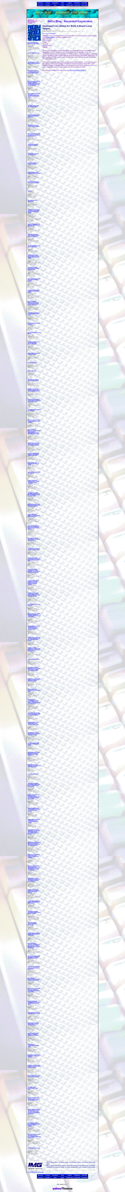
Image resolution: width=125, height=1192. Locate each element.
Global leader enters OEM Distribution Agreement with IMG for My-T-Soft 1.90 (34, 505)
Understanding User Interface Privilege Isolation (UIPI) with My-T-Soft (34, 515)
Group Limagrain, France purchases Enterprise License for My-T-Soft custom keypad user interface (33, 582)
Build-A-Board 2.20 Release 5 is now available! (34, 354)
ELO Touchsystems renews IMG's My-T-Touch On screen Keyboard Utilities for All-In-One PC (34, 1136)
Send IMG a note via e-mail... (36, 1172)
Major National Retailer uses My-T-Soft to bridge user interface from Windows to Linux (34, 95)
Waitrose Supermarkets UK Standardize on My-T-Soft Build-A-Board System (34, 956)
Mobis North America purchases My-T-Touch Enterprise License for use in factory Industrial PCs (34, 571)
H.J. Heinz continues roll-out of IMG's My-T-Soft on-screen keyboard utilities (34, 1066)
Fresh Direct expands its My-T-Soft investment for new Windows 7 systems (34, 679)
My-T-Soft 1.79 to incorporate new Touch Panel (33, 1088)
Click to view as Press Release (48, 33)
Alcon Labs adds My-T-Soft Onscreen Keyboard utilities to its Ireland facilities (34, 713)
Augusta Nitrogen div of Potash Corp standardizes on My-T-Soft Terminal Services (33, 891)
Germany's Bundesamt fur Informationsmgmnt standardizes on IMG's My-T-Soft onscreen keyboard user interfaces (34, 867)
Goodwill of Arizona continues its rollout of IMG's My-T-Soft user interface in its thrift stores (34, 649)
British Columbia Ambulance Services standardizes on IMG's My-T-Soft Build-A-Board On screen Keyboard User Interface (34, 1111)
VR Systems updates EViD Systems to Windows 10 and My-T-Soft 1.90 (34, 224)
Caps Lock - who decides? (34, 659)
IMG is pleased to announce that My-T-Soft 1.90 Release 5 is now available (34, 134)
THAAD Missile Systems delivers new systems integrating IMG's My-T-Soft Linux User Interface (34, 594)
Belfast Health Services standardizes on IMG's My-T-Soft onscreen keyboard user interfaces (34, 880)
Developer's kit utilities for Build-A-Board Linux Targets (34, 1013)
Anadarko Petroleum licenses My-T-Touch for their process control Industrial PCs (34, 559)
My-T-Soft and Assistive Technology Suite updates (33, 43)
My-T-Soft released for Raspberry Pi (33, 201)
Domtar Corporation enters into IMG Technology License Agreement (34, 342)
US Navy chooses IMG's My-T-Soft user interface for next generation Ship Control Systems (34, 639)
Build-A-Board (50, 37)
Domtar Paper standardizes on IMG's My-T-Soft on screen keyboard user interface (34, 821)
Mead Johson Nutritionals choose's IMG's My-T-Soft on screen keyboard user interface (34, 809)
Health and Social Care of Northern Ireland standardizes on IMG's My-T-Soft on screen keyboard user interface (34, 796)
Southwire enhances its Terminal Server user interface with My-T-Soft (33, 723)
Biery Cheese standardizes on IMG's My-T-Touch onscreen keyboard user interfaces (34, 856)
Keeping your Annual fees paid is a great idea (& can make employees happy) (34, 443)
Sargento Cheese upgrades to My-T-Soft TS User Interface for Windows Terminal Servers (34, 627)
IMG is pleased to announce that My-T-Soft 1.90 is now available (34, 421)
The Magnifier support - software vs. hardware (33, 145)
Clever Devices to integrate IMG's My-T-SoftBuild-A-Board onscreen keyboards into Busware (34, 990)
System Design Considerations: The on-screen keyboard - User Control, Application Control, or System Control (34, 701)
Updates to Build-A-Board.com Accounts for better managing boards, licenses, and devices (33, 303)
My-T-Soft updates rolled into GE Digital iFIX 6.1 (33, 106)
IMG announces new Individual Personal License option (34, 690)
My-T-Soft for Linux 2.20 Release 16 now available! (34, 126)
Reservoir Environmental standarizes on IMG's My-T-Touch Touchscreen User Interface (34, 527)
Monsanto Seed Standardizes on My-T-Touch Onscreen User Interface (34, 979)
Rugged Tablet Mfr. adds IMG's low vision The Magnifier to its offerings (33, 1034)
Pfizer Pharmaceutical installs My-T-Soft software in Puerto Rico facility (34, 765)
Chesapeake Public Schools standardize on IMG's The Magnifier (34, 1055)
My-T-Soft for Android (32, 362)
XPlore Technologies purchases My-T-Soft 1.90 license (33, 463)
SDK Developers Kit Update (34, 1147)
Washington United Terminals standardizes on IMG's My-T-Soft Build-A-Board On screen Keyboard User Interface (34, 945)
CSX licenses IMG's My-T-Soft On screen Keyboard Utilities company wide (34, 1098)
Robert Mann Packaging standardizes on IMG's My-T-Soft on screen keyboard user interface (34, 785)
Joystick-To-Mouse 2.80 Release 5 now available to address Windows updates (34, 389)
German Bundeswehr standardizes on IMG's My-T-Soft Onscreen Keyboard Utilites (34, 1003)
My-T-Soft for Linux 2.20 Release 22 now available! (34, 63)
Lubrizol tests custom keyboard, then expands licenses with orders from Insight (33, 256)
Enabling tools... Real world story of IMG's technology (34, 1076)
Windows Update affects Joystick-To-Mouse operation (34, 173)
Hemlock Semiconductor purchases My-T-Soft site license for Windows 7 (33, 454)
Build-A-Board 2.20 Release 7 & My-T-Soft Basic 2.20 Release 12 (34, 115)
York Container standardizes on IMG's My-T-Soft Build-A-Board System (34, 901)
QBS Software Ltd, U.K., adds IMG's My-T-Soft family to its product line (34, 539)
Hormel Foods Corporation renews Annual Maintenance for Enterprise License (34, 400)
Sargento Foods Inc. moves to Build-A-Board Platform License (34, 291)
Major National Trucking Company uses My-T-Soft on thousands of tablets (33, 71)
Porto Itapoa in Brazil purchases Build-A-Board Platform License (33, 268)
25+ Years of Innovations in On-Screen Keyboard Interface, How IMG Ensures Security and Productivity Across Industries (34, 83)
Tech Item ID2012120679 (78, 70)
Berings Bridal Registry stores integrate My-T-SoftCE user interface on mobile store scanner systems (34, 669)
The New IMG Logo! (32, 370)
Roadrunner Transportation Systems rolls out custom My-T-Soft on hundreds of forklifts (34, 211)
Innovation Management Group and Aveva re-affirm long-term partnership (34, 235)
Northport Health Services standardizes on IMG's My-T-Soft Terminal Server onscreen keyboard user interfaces (34, 831)
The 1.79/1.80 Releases (33, 773)
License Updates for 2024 (33, 52)
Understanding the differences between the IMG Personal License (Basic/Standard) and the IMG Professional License (34, 431)
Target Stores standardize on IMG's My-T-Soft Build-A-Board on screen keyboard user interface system (34, 844)
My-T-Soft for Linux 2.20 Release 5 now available (33, 380)
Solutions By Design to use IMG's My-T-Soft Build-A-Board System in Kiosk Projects (34, 754)
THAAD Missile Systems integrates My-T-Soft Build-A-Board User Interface (34, 733)
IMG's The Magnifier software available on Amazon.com (32, 923)
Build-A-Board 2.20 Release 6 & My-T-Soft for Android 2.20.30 (34, 313)
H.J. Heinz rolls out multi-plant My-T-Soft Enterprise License (33, 743)
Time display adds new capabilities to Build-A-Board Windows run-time (34, 912)
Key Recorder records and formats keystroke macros (34, 549)
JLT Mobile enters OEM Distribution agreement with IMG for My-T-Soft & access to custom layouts (34, 494)
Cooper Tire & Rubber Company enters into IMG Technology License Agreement (33, 482)
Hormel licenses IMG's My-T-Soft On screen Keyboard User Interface (34, 967)
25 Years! (30, 190)
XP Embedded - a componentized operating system (33, 1045)
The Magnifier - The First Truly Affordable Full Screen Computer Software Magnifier (34, 1124)
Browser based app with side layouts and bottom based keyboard (33, 1023)
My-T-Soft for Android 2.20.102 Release (32, 163)
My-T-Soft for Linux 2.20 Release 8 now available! (33, 182)
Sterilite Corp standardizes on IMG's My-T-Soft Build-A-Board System (34, 933)
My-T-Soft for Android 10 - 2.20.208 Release (33, 154)
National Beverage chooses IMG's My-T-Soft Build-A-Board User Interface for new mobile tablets (34, 615)
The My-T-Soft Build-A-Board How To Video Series (34, 246)
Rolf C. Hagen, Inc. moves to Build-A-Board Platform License (34, 279)
